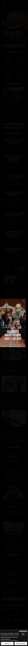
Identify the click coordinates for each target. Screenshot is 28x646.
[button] (23, 345)
